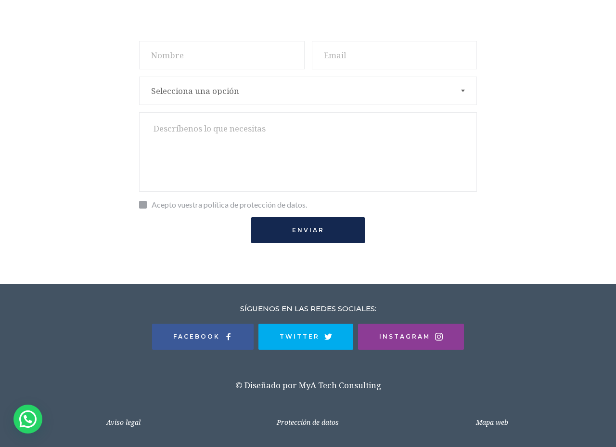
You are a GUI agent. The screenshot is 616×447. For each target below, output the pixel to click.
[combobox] (308, 91)
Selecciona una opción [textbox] (195, 91)
